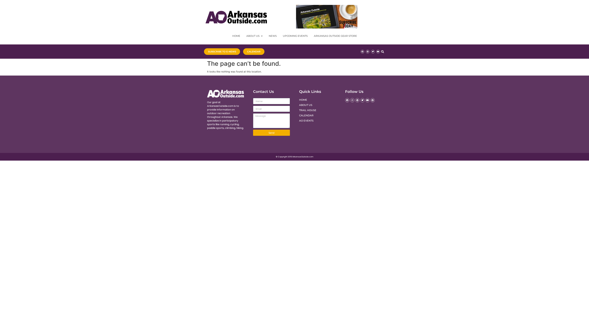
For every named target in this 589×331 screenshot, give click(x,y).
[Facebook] (362, 51)
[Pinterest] (368, 51)
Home (236, 35)
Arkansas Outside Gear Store (335, 35)
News (273, 35)
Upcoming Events (295, 35)
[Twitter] (373, 51)
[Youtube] (378, 51)
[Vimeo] (372, 100)
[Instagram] (352, 100)
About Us (253, 35)
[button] (382, 51)
